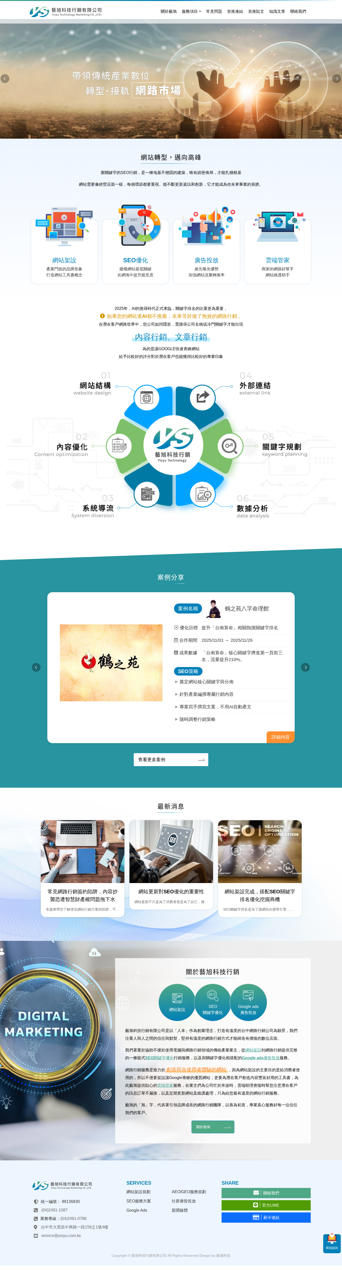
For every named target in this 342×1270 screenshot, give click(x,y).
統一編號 (49, 1201)
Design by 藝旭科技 (215, 1255)
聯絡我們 (271, 1193)
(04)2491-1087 (54, 1210)
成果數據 (188, 652)
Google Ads (136, 1210)
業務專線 (48, 1218)
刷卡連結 (271, 1217)
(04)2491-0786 (73, 1218)
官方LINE (270, 1205)
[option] (171, 79)
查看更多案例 (151, 759)
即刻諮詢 (332, 1248)
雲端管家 (165, 1085)
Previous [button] (5, 79)
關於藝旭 (203, 1127)
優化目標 (189, 627)
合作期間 (188, 640)
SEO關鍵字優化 (159, 1058)
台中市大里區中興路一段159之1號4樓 (74, 1227)
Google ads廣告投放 (261, 1058)
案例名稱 (188, 608)
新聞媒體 (180, 1210)
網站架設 (253, 1050)
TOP (334, 1261)
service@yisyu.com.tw (61, 1235)
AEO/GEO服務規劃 (189, 1192)
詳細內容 (281, 737)
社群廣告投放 (184, 1201)
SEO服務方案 (138, 1201)
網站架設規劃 (138, 1192)
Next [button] (337, 79)
